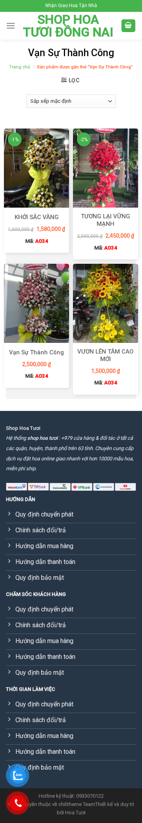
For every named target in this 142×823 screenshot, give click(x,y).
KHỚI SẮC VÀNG (37, 217)
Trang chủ (19, 67)
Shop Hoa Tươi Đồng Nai (68, 25)
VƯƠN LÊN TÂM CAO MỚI (105, 355)
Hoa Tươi (75, 812)
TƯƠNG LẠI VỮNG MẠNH (105, 220)
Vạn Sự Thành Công (36, 352)
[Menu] (10, 25)
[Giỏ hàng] (128, 25)
